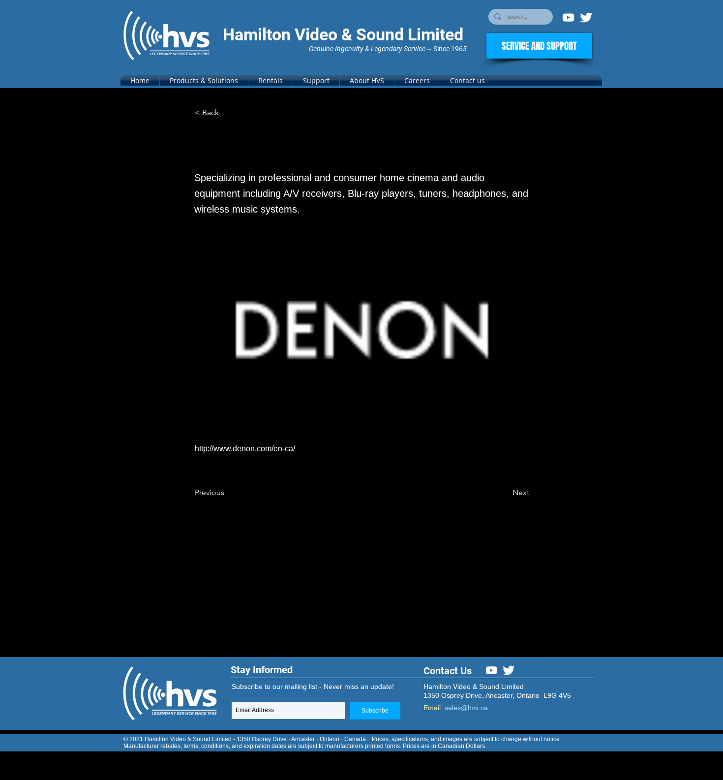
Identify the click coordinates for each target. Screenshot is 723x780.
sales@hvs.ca (466, 708)
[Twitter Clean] (586, 17)
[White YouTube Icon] (568, 17)
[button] (204, 80)
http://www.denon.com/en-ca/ (245, 448)
